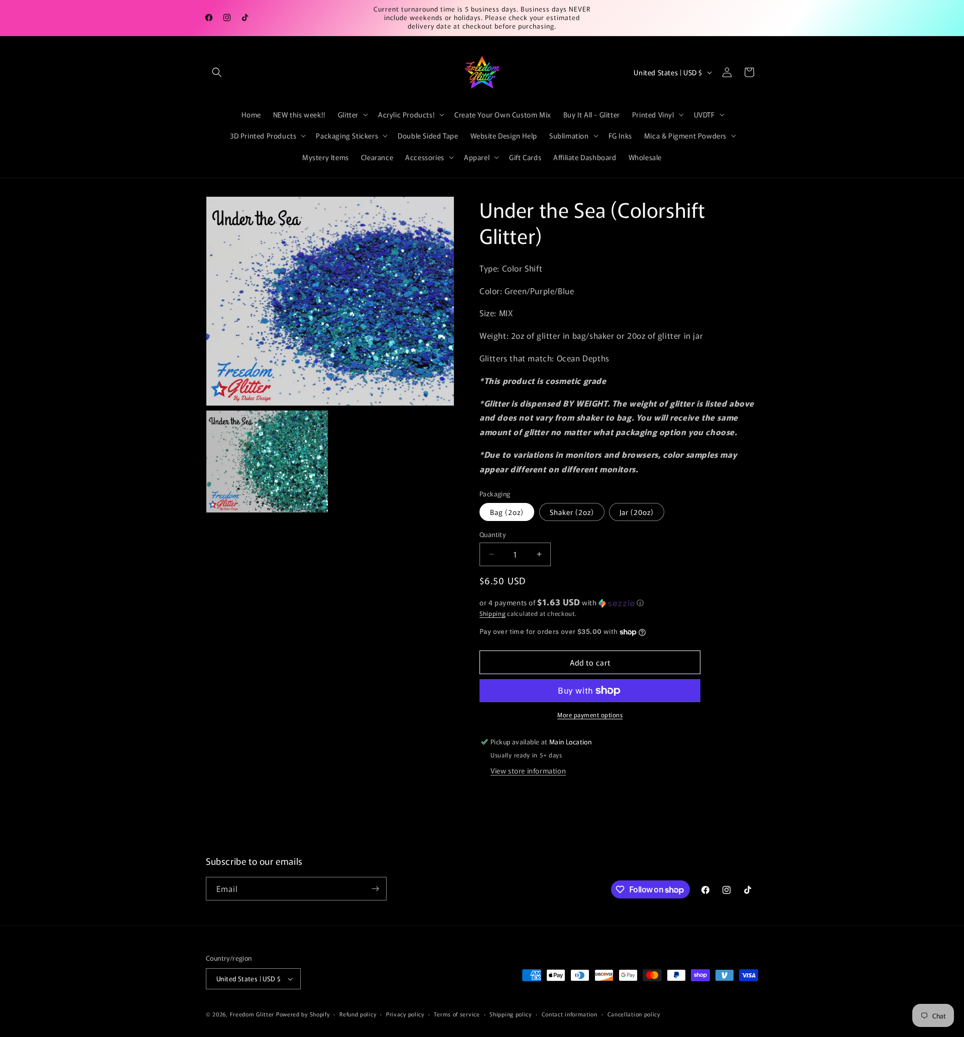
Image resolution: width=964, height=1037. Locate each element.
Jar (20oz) (637, 512)
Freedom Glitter (252, 1014)
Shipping (492, 613)
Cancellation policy (634, 1014)
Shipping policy (511, 1014)
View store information (528, 770)
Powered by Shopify (303, 1014)
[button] (217, 72)
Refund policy (357, 1014)
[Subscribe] (375, 888)
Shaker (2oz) (572, 512)
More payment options (590, 714)
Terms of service (456, 1014)
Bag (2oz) (507, 512)
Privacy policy (405, 1014)
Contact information (569, 1014)
